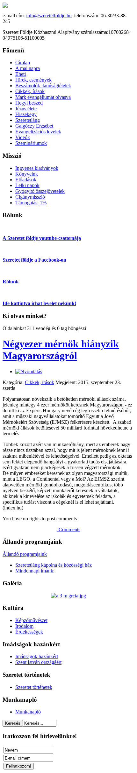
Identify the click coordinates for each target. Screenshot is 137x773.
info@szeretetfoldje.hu (49, 15)
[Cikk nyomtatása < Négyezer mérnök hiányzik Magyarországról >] (28, 371)
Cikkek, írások (39, 382)
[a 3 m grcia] (68, 595)
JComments (68, 529)
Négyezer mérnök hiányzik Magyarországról (61, 349)
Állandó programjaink (25, 554)
